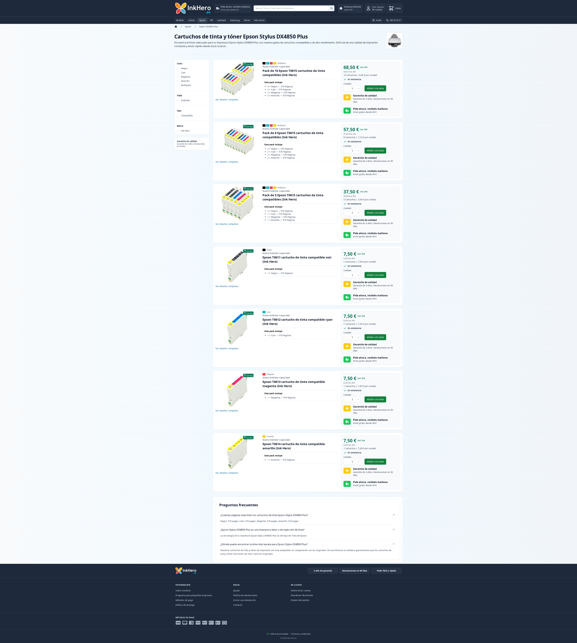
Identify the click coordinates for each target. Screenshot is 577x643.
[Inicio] (175, 26)
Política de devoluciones (245, 595)
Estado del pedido (300, 600)
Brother (180, 20)
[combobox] (294, 8)
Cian (183, 72)
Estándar (185, 100)
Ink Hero (185, 130)
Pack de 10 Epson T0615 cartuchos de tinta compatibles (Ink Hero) (294, 73)
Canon (191, 20)
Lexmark (221, 20)
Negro (184, 68)
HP (211, 20)
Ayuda (236, 590)
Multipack (186, 85)
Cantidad (347, 84)
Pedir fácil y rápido (386, 570)
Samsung (235, 20)
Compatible (187, 115)
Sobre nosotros (183, 590)
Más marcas (259, 20)
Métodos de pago (184, 600)
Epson (202, 20)
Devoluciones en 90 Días (354, 570)
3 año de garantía (323, 570)
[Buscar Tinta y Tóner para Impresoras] (331, 8)
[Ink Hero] (193, 8)
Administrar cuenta (300, 590)
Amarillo (185, 80)
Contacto (237, 604)
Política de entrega (185, 604)
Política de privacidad (279, 634)
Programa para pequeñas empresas (194, 595)
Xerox (247, 20)
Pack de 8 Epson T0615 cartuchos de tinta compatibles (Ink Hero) (293, 135)
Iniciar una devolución (244, 600)
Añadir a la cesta (376, 89)
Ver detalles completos (226, 99)
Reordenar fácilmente (302, 595)
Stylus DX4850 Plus (208, 26)
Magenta (185, 76)
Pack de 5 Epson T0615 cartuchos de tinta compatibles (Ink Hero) (293, 197)
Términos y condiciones (301, 634)
